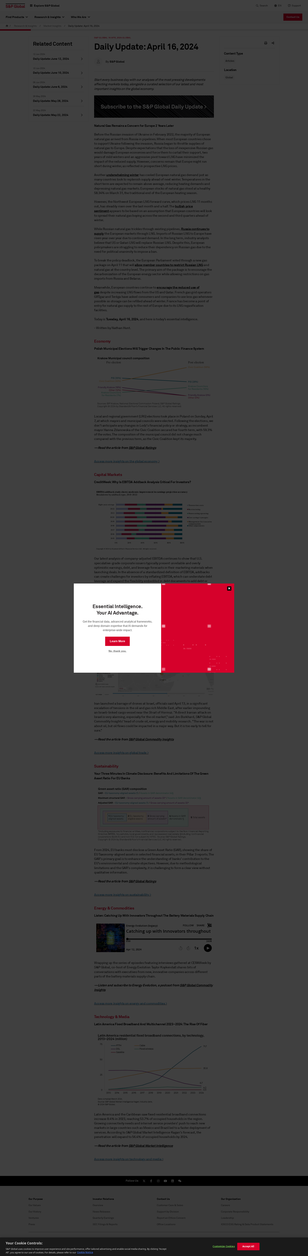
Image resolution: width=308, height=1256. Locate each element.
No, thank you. (117, 650)
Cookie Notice (85, 1252)
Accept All (248, 1246)
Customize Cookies (224, 1246)
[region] (154, 1246)
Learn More (117, 641)
